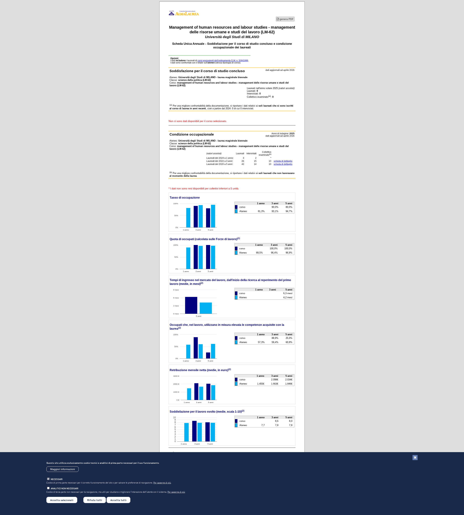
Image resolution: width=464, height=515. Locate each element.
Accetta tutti (118, 500)
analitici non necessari (64, 488)
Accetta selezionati (61, 500)
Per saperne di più (162, 482)
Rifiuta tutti (94, 500)
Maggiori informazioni (62, 469)
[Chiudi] (415, 457)
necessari (57, 479)
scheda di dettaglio (283, 161)
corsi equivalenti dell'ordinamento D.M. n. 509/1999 (223, 60)
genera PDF (286, 19)
